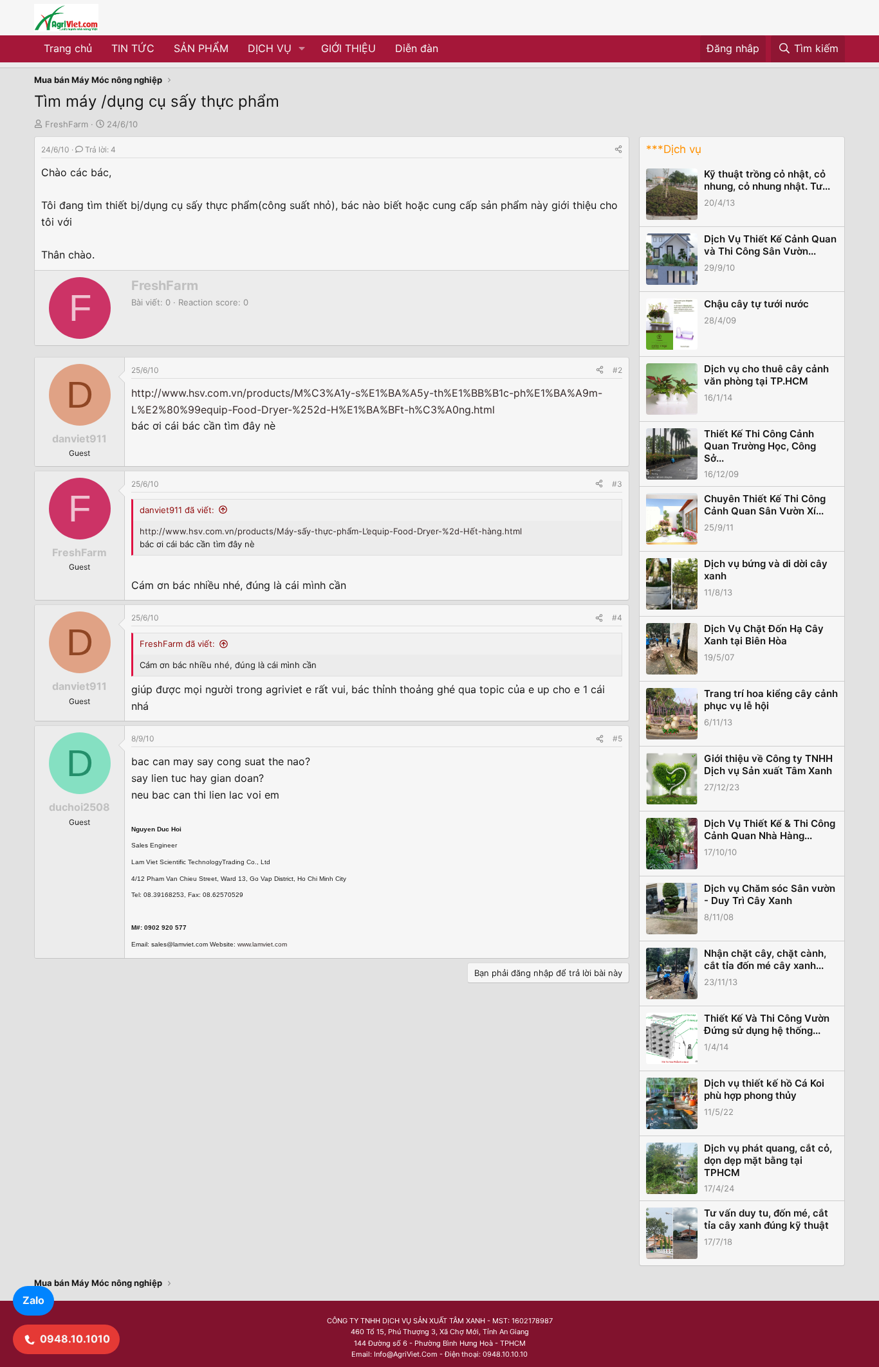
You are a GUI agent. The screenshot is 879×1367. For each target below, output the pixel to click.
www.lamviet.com (262, 944)
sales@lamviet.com (179, 944)
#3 (617, 484)
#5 (617, 738)
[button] (302, 48)
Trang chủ (68, 48)
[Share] (618, 149)
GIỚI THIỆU (348, 48)
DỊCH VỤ (269, 48)
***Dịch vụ (673, 149)
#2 (617, 370)
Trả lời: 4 (100, 149)
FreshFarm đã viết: (177, 643)
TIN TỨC (132, 48)
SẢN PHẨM (201, 48)
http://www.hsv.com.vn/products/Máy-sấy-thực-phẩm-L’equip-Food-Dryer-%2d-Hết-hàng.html (331, 531)
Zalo (33, 1300)
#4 (617, 617)
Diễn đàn (416, 48)
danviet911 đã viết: (177, 510)
